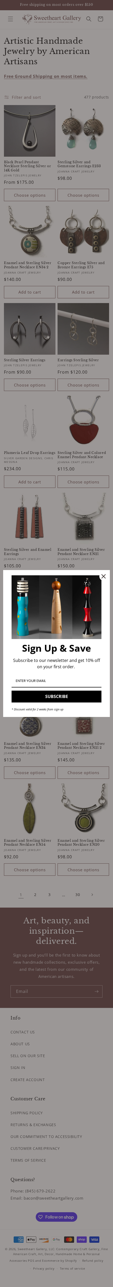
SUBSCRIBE (56, 696)
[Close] (103, 576)
